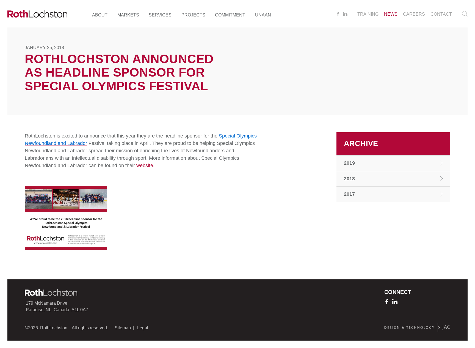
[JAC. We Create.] (417, 327)
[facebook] (338, 14)
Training (368, 14)
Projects (193, 15)
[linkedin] (345, 14)
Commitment (230, 15)
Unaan (263, 15)
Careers (414, 14)
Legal (142, 327)
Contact (441, 14)
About (99, 15)
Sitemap (123, 327)
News (390, 14)
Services (160, 15)
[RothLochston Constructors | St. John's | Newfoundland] (37, 15)
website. (145, 165)
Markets (128, 15)
